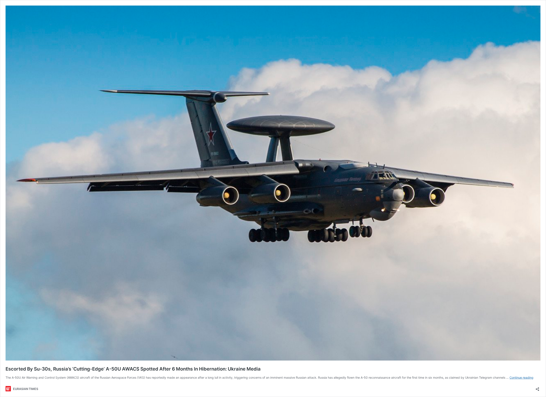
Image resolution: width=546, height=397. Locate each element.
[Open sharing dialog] (537, 387)
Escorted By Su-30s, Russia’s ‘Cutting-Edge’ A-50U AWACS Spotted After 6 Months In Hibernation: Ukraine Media (133, 369)
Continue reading (521, 377)
